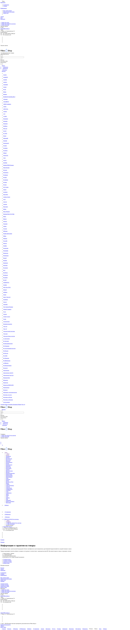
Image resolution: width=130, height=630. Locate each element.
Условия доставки (7, 560)
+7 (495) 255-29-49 (5, 25)
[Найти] (2, 64)
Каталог (2, 567)
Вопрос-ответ (6, 563)
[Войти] (1, 440)
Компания (3, 570)
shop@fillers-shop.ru (5, 28)
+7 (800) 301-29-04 (5, 22)
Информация (4, 575)
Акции (2, 569)
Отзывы (5, 6)
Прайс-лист (6, 13)
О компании (6, 4)
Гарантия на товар (7, 561)
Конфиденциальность (6, 624)
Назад (7, 453)
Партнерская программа (8, 11)
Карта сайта (3, 627)
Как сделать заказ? (7, 10)
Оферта (2, 626)
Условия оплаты (7, 559)
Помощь (2, 581)
